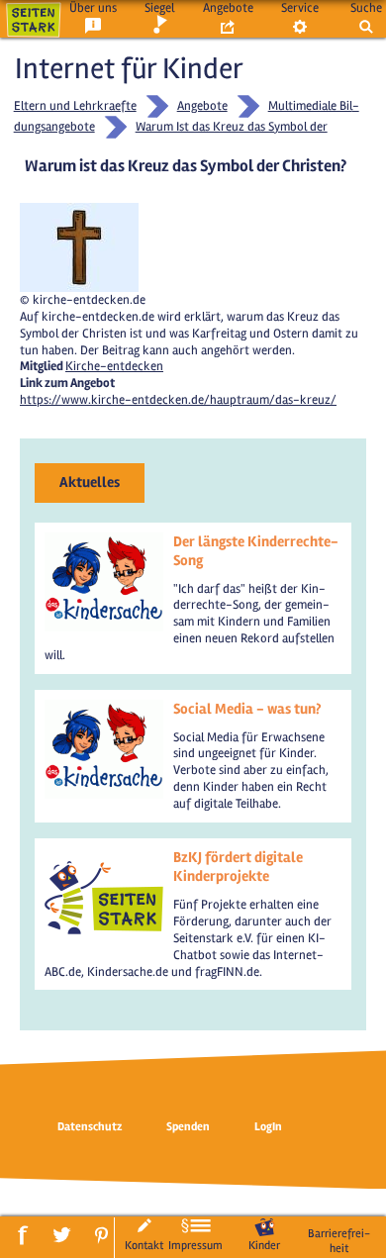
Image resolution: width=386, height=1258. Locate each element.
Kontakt (144, 1245)
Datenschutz (89, 1126)
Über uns (93, 8)
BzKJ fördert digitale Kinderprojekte (238, 867)
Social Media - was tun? (247, 709)
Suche (366, 8)
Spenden (188, 1126)
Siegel (159, 8)
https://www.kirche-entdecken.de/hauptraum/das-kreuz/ (178, 400)
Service (300, 8)
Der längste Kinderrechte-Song (255, 551)
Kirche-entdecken (114, 366)
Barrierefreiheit (339, 1240)
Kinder (264, 1245)
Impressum (195, 1245)
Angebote (228, 8)
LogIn (268, 1126)
